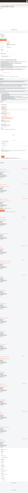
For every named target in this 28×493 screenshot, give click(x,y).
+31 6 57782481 (8, 125)
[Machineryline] (2, 5)
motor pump (8, 41)
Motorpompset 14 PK (3, 331)
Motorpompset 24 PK (3, 344)
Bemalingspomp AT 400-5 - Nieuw (4, 186)
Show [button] (6, 114)
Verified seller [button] (3, 107)
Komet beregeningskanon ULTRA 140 (5, 262)
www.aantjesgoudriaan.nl (4, 116)
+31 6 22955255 (8, 121)
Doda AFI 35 (1, 413)
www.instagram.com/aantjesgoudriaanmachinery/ (7, 118)
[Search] (27, 3)
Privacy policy (2, 467)
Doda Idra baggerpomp (3, 303)
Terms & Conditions (3, 466)
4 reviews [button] (7, 109)
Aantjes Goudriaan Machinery (4, 106)
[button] (27, 1)
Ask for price (3, 36)
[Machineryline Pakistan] (5, 1)
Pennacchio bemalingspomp (4, 233)
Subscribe (2, 210)
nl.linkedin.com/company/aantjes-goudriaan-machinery (7, 117)
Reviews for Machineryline (4, 470)
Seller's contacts (3, 455)
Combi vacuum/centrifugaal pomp (4, 358)
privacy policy (10, 157)
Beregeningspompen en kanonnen (4, 427)
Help (1, 454)
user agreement (15, 157)
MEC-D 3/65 (1, 248)
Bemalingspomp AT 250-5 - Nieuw (4, 171)
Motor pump (1, 276)
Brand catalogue (3, 471)
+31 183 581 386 (9, 114)
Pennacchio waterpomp (3, 219)
